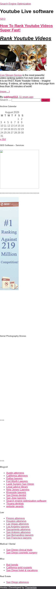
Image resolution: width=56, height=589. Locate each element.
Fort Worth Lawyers (17, 481)
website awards (14, 506)
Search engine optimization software (26, 500)
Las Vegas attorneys (17, 524)
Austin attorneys (15, 473)
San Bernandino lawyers (19, 535)
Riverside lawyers (16, 492)
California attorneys (17, 475)
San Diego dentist (16, 495)
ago (26, 97)
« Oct (3, 139)
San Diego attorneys (17, 582)
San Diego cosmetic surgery (21, 552)
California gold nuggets (19, 567)
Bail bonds (12, 564)
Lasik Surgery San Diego (20, 484)
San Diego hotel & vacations (22, 570)
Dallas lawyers (14, 478)
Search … (6, 100)
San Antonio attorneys (18, 532)
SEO (2, 19)
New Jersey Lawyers (17, 489)
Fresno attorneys (15, 518)
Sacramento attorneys (18, 529)
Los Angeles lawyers (17, 526)
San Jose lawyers (16, 498)
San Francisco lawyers (18, 538)
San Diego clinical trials (19, 550)
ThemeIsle (31, 587)
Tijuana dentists (15, 503)
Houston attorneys (16, 521)
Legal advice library (17, 487)
